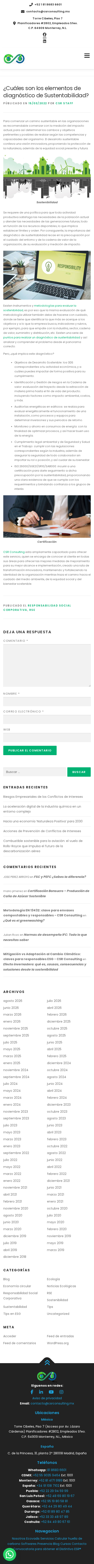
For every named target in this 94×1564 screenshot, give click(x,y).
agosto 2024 (56, 1077)
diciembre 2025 (59, 1021)
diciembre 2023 (59, 1104)
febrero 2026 (57, 1014)
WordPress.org (58, 1343)
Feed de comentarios (19, 1343)
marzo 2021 (55, 1194)
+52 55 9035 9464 (46, 1475)
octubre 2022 (57, 1146)
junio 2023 (54, 1125)
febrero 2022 (56, 1174)
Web (6, 729)
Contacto (79, 1544)
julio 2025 (10, 1042)
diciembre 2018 (14, 1257)
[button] (9, 1554)
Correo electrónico (23, 711)
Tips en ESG (12, 1314)
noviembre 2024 (15, 1070)
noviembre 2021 (15, 1187)
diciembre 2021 (58, 1181)
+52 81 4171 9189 (51, 1480)
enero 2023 (11, 1146)
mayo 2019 (55, 1243)
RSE (32, 610)
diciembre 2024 (59, 1063)
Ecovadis (33, 1538)
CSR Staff (64, 103)
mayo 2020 (55, 1222)
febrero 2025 (56, 1056)
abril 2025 (54, 1049)
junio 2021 (54, 1187)
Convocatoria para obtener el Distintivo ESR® (47, 1549)
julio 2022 (10, 1160)
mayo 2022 (11, 1167)
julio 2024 (10, 1084)
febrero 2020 (57, 1229)
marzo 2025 (12, 1056)
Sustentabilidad (15, 1307)
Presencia (44, 1544)
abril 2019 (10, 1250)
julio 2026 (54, 1001)
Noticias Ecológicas (61, 1286)
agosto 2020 (12, 1215)
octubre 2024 (57, 1070)
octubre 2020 (57, 1208)
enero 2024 (12, 1104)
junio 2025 (54, 1042)
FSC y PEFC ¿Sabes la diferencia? (60, 877)
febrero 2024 (57, 1097)
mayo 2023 (11, 1132)
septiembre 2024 (16, 1077)
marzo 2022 (12, 1174)
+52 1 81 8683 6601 (48, 4)
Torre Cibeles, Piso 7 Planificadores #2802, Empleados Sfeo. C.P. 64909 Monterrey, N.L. (47, 23)
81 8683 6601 (56, 1470)
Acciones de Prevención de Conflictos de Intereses (42, 831)
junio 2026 (11, 1008)
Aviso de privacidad (47, 1398)
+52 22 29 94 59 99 (53, 1491)
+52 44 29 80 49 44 (57, 1506)
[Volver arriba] (47, 1363)
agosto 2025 (56, 1035)
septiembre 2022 (16, 1153)
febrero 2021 (12, 1201)
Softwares (29, 1544)
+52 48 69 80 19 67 (60, 1496)
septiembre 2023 (16, 1118)
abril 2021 (10, 1194)
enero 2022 (11, 1181)
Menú (87, 55)
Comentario (15, 641)
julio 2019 (10, 1243)
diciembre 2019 (14, 1236)
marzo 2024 (12, 1097)
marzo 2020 (12, 1229)
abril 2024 (54, 1091)
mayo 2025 (11, 1049)
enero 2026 (12, 1021)
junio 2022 (54, 1160)
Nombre (11, 694)
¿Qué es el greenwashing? (24, 920)
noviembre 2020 (15, 1208)
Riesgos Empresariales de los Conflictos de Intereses (43, 797)
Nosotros (18, 1538)
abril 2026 (54, 1008)
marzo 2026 (12, 1014)
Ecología (53, 1279)
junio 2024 (55, 1084)
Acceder (9, 1336)
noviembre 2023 (15, 1111)
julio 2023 (10, 1125)
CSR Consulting (14, 552)
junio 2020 (11, 1222)
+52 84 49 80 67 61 (55, 1522)
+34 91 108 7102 (48, 1485)
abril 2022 (54, 1167)
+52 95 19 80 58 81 (54, 1501)
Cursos (65, 1544)
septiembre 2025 (16, 1035)
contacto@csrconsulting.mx (48, 11)
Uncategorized (58, 1314)
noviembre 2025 (15, 1028)
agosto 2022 (56, 1153)
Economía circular (17, 1286)
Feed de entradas (60, 1336)
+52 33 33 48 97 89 (53, 1517)
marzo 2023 (12, 1139)
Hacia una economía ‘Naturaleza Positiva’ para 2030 (43, 821)
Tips (50, 1307)
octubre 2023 (57, 1111)
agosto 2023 (56, 1118)
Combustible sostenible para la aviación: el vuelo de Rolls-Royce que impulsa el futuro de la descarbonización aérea (43, 846)
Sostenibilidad (57, 1300)
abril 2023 (54, 1132)
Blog (6, 1279)
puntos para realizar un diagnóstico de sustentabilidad (41, 337)
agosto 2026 (12, 1001)
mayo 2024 (12, 1091)
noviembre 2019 (59, 1236)
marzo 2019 (55, 1250)
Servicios (47, 1538)
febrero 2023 (56, 1139)
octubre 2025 (57, 1028)
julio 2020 (54, 1215)
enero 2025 (11, 1063)
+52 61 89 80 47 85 (55, 1511)
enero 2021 (55, 1201)
